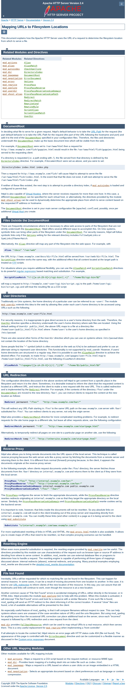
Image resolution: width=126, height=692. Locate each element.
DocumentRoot (32, 75)
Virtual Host (18, 211)
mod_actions (10, 62)
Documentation (33, 20)
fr (107, 679)
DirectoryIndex (33, 72)
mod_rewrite (10, 85)
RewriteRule (31, 106)
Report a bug (119, 683)
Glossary (97, 683)
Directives (80, 683)
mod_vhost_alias (12, 94)
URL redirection (21, 584)
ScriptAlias (31, 110)
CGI (14, 262)
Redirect (29, 97)
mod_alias (8, 65)
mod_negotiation (12, 78)
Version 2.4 (48, 20)
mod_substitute (16, 519)
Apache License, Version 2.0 (33, 686)
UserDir (28, 116)
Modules (69, 683)
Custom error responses (31, 639)
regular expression (26, 271)
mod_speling (10, 88)
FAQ (89, 683)
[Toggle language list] (4, 32)
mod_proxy (8, 81)
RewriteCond (31, 103)
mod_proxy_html (79, 532)
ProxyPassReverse (34, 88)
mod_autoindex (11, 69)
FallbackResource (31, 624)
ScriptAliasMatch (34, 113)
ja (112, 679)
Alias (27, 62)
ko (118, 679)
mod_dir (7, 72)
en (103, 679)
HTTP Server (17, 20)
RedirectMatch (32, 100)
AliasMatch (30, 65)
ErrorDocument (32, 78)
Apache (4, 20)
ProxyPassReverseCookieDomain (42, 91)
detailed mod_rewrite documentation (55, 564)
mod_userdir (10, 91)
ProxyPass (30, 85)
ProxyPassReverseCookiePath (41, 94)
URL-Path (96, 131)
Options (28, 81)
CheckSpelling (32, 69)
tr (123, 679)
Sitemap (107, 683)
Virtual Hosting (33, 193)
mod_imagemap (10, 75)
